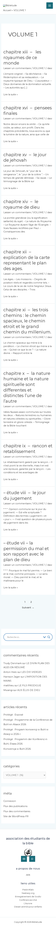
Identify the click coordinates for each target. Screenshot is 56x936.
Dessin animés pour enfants (28, 907)
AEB (28, 875)
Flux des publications (15, 806)
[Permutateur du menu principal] (49, 5)
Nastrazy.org (28, 893)
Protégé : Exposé (13, 714)
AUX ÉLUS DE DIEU (28, 690)
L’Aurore (28, 903)
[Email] (24, 859)
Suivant (28, 607)
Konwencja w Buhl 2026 (17, 748)
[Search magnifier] (49, 637)
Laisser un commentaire (17, 68)
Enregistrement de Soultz (28, 896)
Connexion (9, 801)
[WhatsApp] (32, 859)
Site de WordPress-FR (15, 816)
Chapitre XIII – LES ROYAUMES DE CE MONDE (22, 57)
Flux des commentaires (16, 811)
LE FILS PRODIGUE (30, 685)
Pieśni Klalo (28, 890)
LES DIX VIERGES (31, 672)
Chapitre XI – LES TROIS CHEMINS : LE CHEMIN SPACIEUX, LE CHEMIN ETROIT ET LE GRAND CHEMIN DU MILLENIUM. (27, 321)
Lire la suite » (10, 94)
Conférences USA (28, 900)
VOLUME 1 (39, 68)
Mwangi (8, 690)
